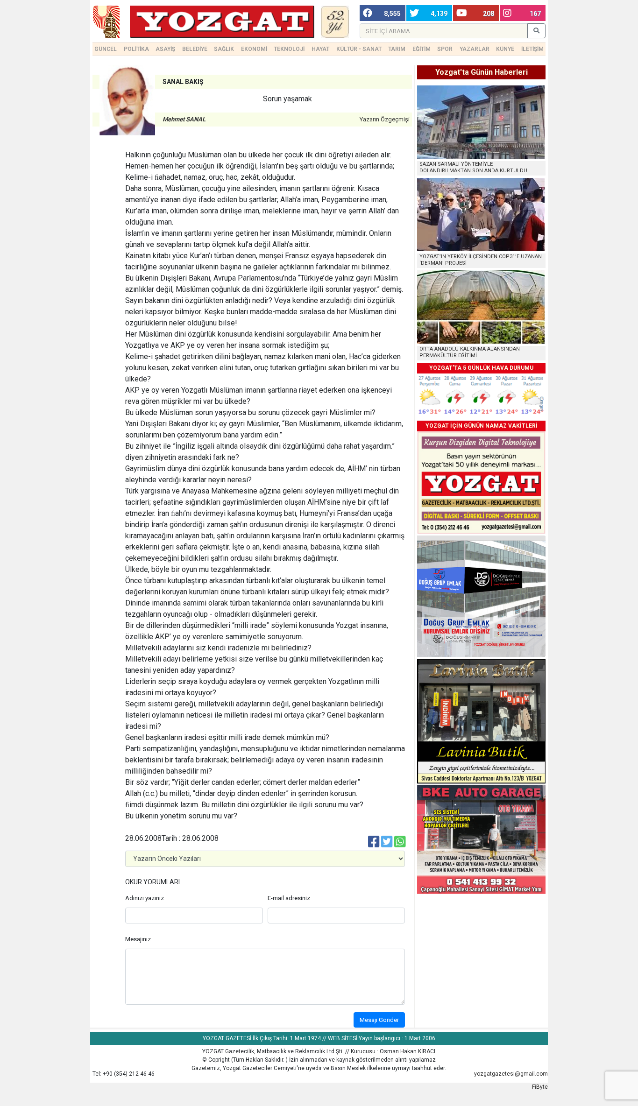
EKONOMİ (254, 49)
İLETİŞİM (532, 49)
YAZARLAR (474, 49)
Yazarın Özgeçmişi (385, 119)
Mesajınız (138, 939)
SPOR (445, 49)
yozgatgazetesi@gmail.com (511, 1074)
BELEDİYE (194, 49)
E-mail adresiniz (289, 898)
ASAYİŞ (165, 49)
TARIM (396, 49)
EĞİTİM (421, 49)
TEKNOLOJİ (289, 49)
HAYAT (320, 49)
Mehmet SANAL (184, 119)
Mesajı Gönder (379, 1019)
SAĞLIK (224, 49)
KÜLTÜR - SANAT (359, 49)
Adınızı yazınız (144, 898)
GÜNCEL (105, 49)
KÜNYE (505, 49)
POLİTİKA (136, 49)
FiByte (540, 1087)
